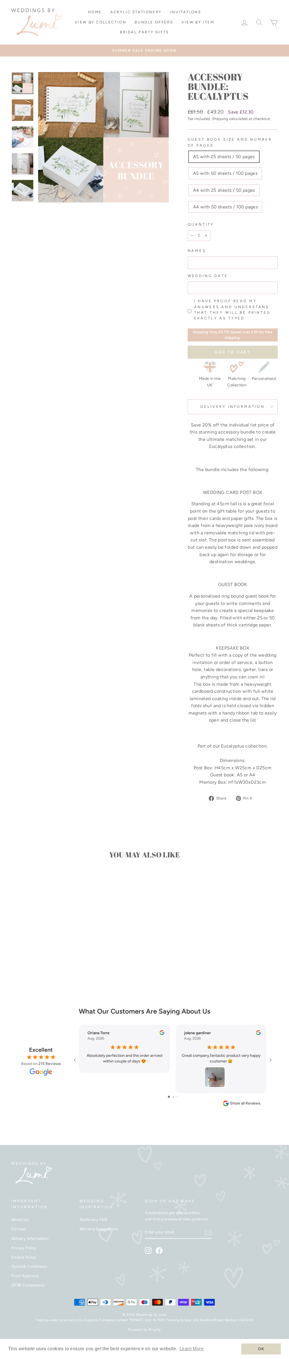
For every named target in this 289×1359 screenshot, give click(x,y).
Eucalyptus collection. (244, 746)
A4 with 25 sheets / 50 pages (224, 190)
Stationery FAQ (94, 1219)
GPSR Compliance (27, 1285)
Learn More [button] (191, 1348)
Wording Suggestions (99, 1229)
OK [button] (261, 1349)
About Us (19, 1219)
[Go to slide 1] (169, 1097)
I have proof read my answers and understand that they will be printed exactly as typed (232, 309)
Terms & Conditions (29, 1266)
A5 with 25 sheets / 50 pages (224, 156)
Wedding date (208, 276)
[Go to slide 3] (177, 1096)
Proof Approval (25, 1275)
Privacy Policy (23, 1247)
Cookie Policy (23, 1257)
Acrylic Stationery (136, 12)
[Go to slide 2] (173, 1096)
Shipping (220, 118)
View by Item (197, 22)
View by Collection (100, 22)
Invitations (185, 12)
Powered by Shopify (144, 1330)
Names (197, 251)
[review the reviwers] (161, 1033)
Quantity (201, 224)
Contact (18, 1229)
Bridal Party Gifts (144, 32)
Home (95, 12)
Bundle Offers (154, 22)
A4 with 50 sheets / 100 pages (225, 207)
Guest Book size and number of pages (230, 142)
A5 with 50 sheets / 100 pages (225, 173)
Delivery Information (232, 406)
